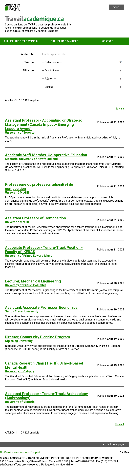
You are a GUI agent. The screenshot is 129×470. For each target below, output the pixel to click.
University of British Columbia (25, 285)
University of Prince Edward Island (28, 255)
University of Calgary (19, 371)
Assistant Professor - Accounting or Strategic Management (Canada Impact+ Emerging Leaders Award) (43, 124)
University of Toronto (20, 132)
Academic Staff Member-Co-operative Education (46, 155)
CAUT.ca (124, 452)
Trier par (30, 62)
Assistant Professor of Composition (35, 218)
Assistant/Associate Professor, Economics (41, 307)
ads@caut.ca (7, 464)
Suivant (119, 108)
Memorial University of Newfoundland (31, 159)
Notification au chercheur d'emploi (20, 452)
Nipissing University (19, 341)
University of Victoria (20, 402)
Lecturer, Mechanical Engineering (33, 281)
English (116, 7)
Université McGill (17, 192)
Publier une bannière (64, 41)
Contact (107, 41)
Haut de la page (115, 444)
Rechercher (28, 54)
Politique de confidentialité (57, 464)
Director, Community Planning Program (37, 337)
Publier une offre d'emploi (21, 41)
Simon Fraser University (21, 311)
